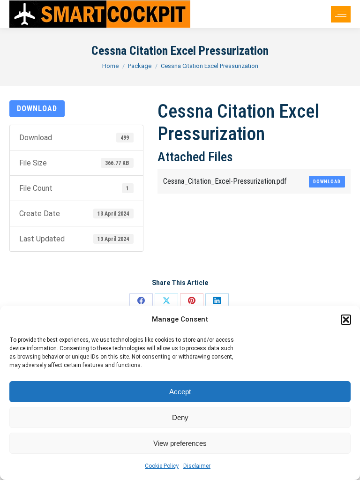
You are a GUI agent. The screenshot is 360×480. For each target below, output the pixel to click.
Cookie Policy (162, 466)
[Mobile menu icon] (341, 14)
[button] (346, 319)
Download (37, 108)
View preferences (180, 443)
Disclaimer (196, 466)
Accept (180, 392)
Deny (180, 417)
